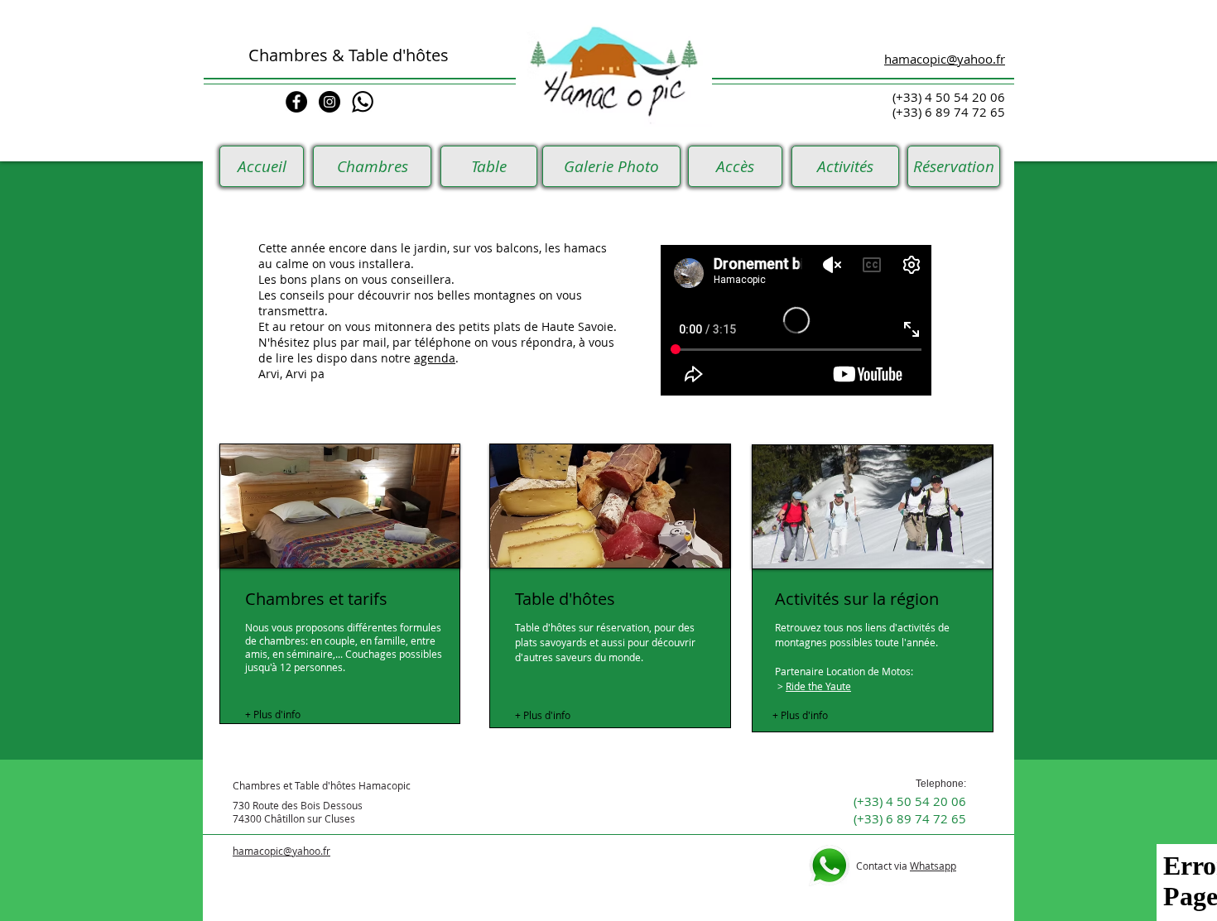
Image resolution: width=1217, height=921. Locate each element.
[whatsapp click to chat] (362, 102)
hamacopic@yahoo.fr (281, 850)
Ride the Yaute (818, 686)
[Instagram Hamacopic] (329, 102)
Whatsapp (933, 865)
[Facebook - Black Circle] (296, 102)
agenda (434, 358)
